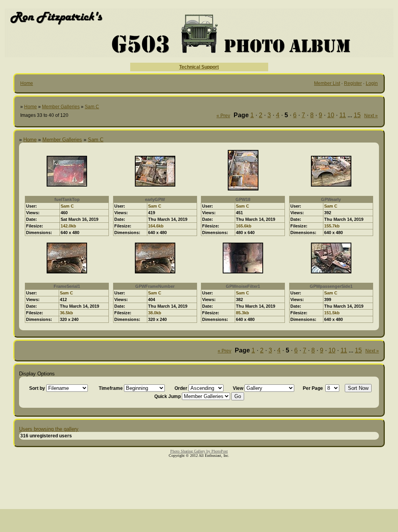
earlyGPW (155, 199)
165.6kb (243, 226)
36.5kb (66, 312)
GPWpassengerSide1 (331, 286)
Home (26, 83)
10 (330, 115)
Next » (371, 115)
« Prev (223, 115)
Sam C (92, 106)
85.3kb (242, 312)
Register (353, 83)
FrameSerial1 (67, 286)
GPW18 (243, 199)
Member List (327, 83)
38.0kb (154, 312)
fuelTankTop (67, 199)
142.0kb (68, 226)
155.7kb (332, 226)
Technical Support (199, 67)
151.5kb (332, 312)
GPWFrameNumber (155, 286)
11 (342, 115)
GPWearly (331, 199)
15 (357, 115)
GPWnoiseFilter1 (243, 286)
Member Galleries (61, 106)
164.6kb (156, 226)
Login (372, 83)
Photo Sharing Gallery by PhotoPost (199, 451)
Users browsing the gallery (49, 429)
